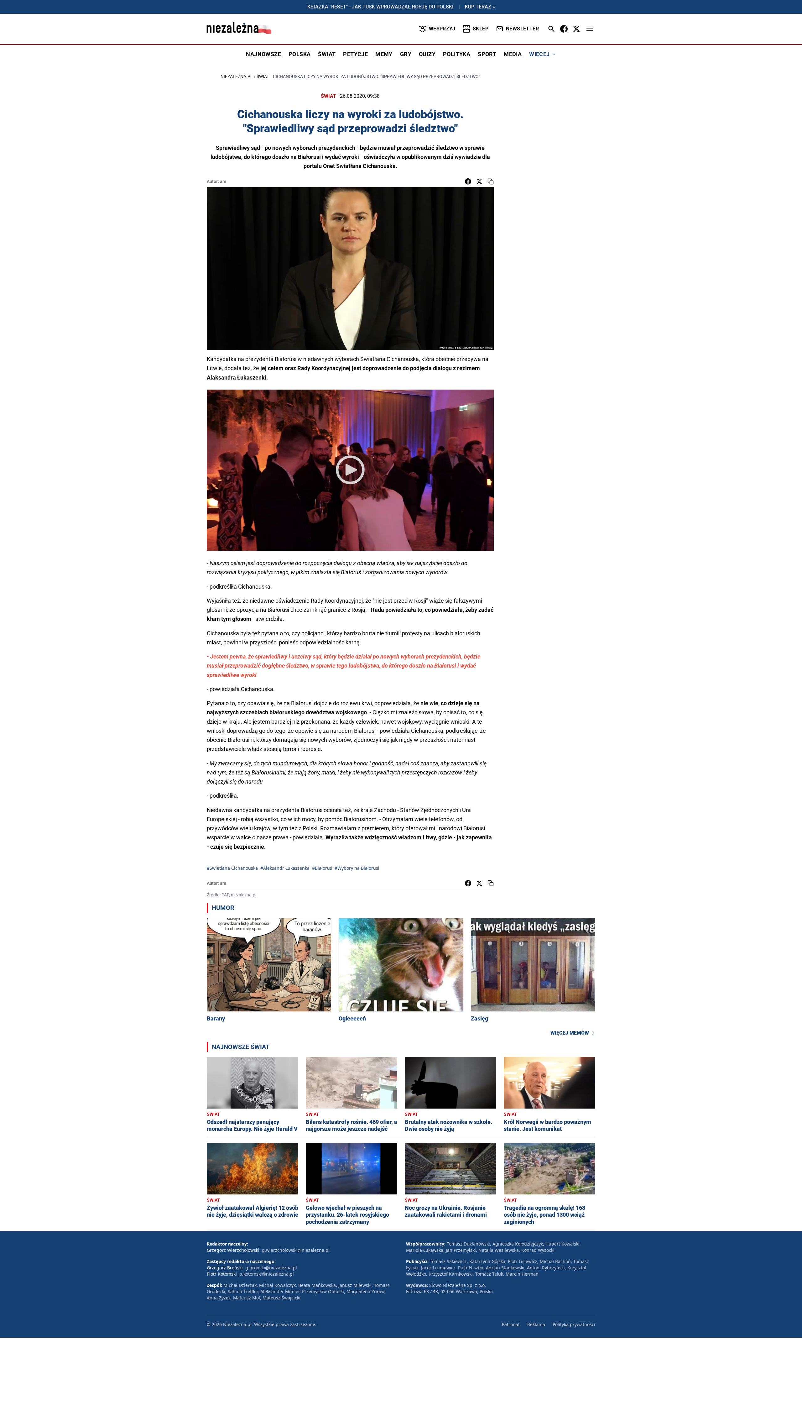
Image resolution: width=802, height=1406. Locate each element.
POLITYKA (456, 54)
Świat (263, 76)
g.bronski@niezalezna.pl (271, 1268)
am (223, 181)
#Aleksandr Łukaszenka (285, 868)
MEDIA (513, 54)
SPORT (487, 54)
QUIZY (427, 54)
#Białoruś (322, 868)
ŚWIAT (327, 54)
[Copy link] (490, 181)
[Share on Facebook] (468, 181)
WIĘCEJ (539, 54)
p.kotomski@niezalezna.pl (266, 1274)
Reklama (536, 1324)
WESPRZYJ (442, 29)
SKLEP (480, 29)
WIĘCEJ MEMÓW (569, 1033)
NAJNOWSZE (263, 54)
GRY (405, 54)
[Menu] (589, 29)
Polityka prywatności (574, 1324)
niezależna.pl (237, 76)
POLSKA (299, 54)
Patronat (511, 1324)
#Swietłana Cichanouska (232, 868)
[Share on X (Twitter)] (479, 181)
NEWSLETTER (522, 29)
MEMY (384, 54)
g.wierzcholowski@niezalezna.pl (296, 1250)
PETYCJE (355, 54)
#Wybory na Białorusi (357, 868)
